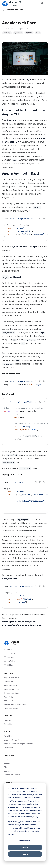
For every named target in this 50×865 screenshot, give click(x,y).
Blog (6, 767)
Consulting (8, 724)
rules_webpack (9, 578)
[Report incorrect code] (36, 218)
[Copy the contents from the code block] (40, 218)
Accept (25, 847)
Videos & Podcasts (12, 775)
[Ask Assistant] (44, 218)
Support (7, 720)
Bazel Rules (9, 736)
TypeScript (18, 33)
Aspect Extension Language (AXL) (18, 744)
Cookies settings (25, 840)
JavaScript (7, 33)
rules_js (27, 79)
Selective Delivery (12, 708)
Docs (6, 759)
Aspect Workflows (11, 678)
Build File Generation (13, 740)
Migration (29, 33)
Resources (8, 747)
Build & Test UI (10, 700)
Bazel (38, 33)
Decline (25, 854)
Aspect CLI (8, 697)
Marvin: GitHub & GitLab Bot (15, 704)
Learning (7, 771)
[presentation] (25, 228)
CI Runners (8, 681)
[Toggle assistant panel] (47, 3)
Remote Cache (10, 685)
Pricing (7, 763)
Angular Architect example (23, 246)
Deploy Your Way (11, 693)
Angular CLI (12, 120)
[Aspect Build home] (11, 643)
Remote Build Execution (14, 689)
